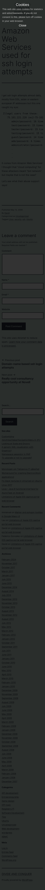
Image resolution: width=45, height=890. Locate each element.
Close (22, 25)
